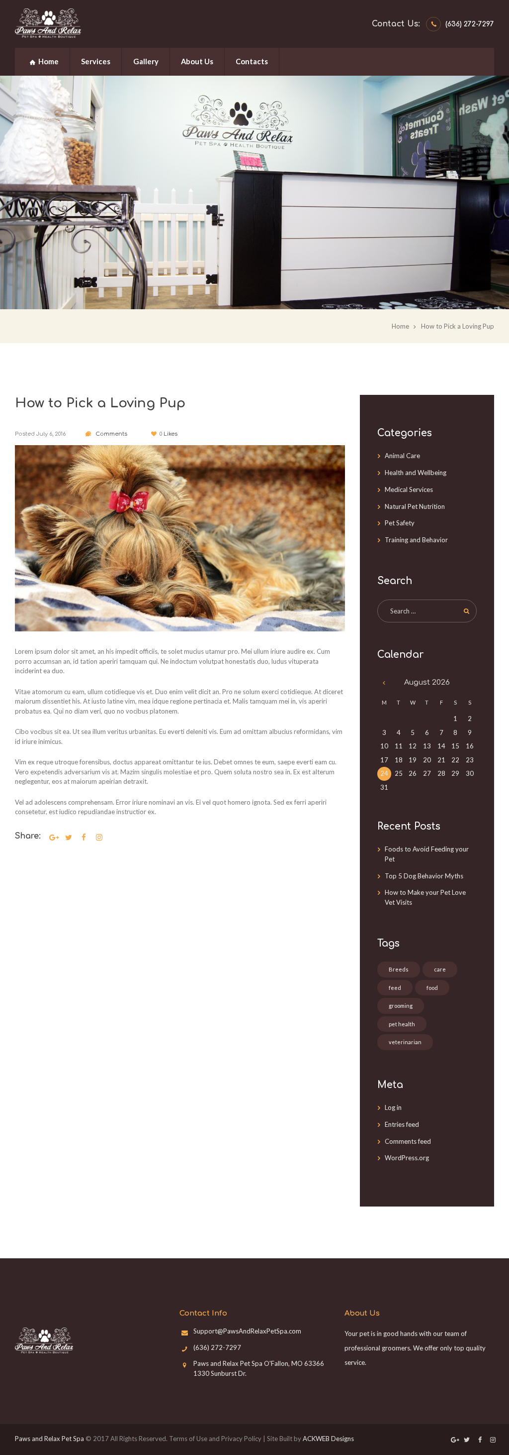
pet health (402, 1024)
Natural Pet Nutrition (415, 506)
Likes (168, 434)
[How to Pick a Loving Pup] (180, 538)
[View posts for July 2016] (384, 683)
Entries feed (402, 1124)
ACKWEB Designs (328, 1439)
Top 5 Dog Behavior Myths (424, 876)
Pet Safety (400, 523)
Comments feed (408, 1141)
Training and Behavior (416, 540)
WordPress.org (407, 1158)
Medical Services (409, 489)
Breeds (399, 969)
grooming (401, 1005)
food (432, 987)
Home (400, 326)
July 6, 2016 (51, 434)
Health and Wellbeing (415, 473)
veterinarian (405, 1042)
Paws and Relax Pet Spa (49, 1439)
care (440, 969)
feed (395, 987)
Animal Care (402, 456)
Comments (110, 434)
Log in (393, 1107)
